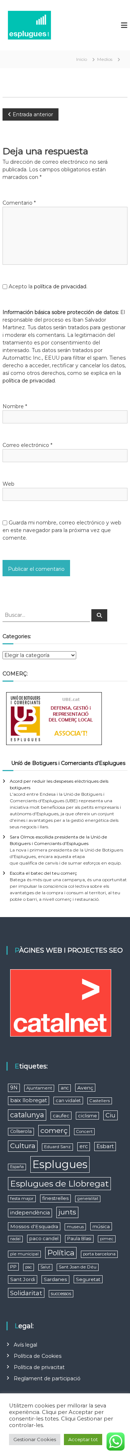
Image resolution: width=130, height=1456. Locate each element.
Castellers (100, 1100)
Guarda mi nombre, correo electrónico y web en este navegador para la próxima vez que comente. (62, 530)
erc (83, 1146)
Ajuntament (39, 1088)
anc (65, 1088)
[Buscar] (99, 615)
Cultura (22, 1146)
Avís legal (25, 1345)
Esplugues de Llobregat (59, 1184)
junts (67, 1212)
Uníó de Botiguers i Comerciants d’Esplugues (68, 763)
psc (28, 1266)
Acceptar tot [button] (83, 1439)
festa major (22, 1198)
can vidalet (68, 1100)
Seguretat (88, 1279)
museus (75, 1226)
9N (14, 1087)
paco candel (43, 1238)
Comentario (19, 203)
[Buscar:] (47, 614)
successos (61, 1293)
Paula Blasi (79, 1238)
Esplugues (59, 1164)
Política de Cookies (37, 1356)
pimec (106, 1238)
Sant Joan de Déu (77, 1266)
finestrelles (55, 1198)
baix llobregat (28, 1100)
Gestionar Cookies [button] (34, 1439)
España (17, 1166)
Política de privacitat (39, 1367)
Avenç (85, 1088)
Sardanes (55, 1279)
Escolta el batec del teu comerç (43, 873)
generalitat (87, 1198)
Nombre (15, 406)
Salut (45, 1267)
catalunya (27, 1114)
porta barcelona (99, 1253)
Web (8, 484)
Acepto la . (48, 286)
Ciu (110, 1115)
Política (60, 1252)
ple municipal (24, 1253)
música (101, 1226)
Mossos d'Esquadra (34, 1226)
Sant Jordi (22, 1279)
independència (30, 1212)
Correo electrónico (27, 445)
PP (13, 1266)
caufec (61, 1115)
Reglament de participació (47, 1378)
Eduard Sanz (57, 1146)
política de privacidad (60, 286)
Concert (84, 1131)
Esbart (105, 1146)
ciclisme (87, 1115)
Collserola (21, 1131)
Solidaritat (26, 1293)
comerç (54, 1130)
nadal (15, 1239)
